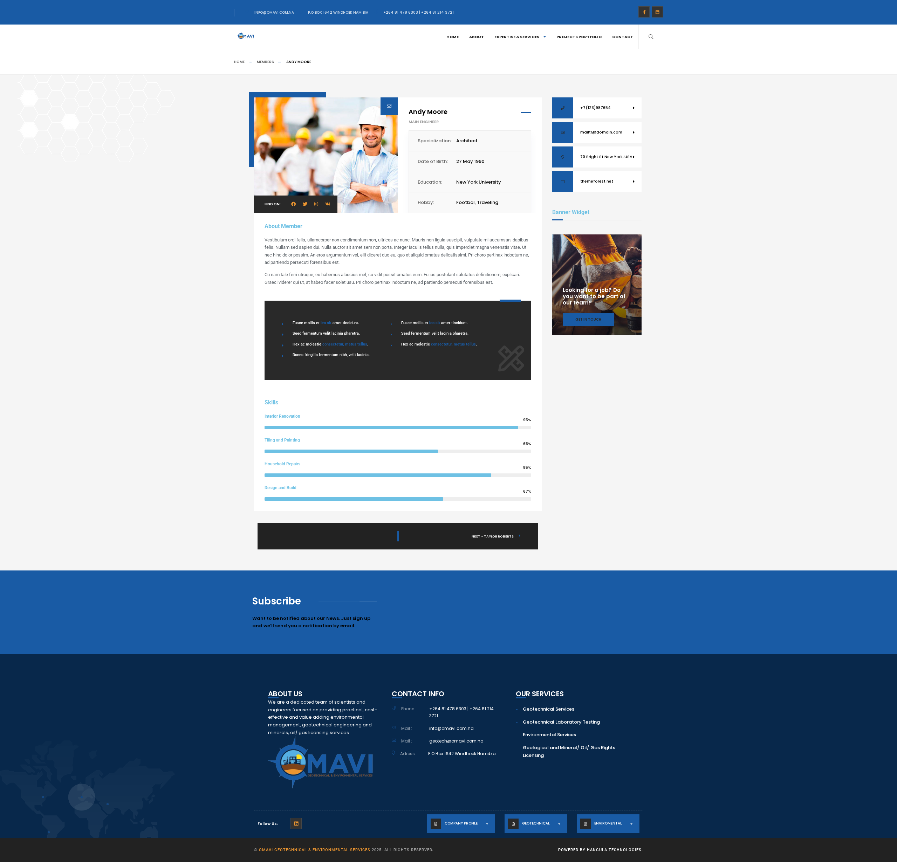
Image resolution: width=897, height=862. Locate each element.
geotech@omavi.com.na (456, 741)
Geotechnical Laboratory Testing (561, 722)
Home (452, 37)
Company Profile (461, 823)
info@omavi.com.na (274, 12)
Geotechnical (536, 823)
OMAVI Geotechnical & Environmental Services (314, 850)
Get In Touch (588, 319)
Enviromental (608, 823)
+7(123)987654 (595, 107)
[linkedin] (657, 12)
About (476, 37)
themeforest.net (596, 181)
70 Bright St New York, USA (606, 156)
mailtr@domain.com (601, 132)
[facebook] (644, 12)
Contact (622, 37)
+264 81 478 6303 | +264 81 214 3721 (418, 12)
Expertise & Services (516, 37)
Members (265, 61)
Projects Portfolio (579, 37)
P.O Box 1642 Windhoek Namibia (338, 12)
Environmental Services (549, 734)
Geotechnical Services (548, 709)
